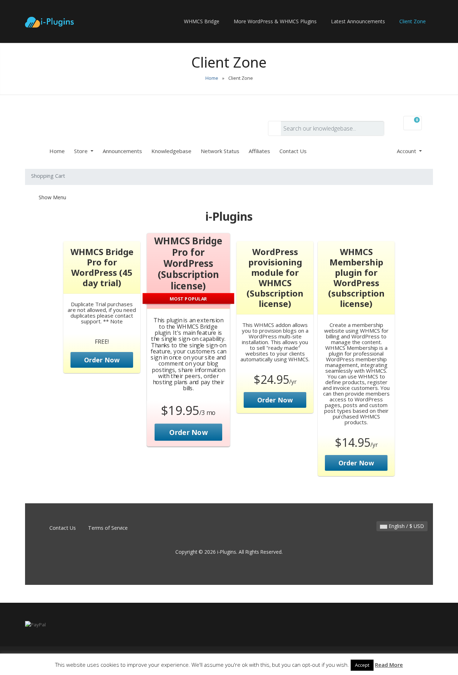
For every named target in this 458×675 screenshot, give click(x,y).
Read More (389, 664)
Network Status (220, 151)
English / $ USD (405, 526)
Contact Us (293, 151)
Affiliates (259, 151)
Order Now (102, 360)
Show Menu (51, 197)
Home (211, 78)
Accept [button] (362, 665)
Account (407, 151)
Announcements (122, 151)
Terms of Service (108, 527)
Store (81, 151)
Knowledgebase (171, 151)
